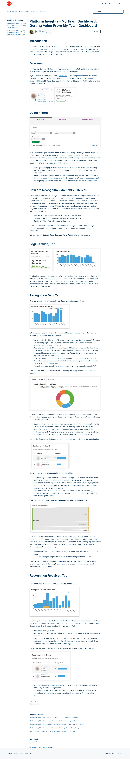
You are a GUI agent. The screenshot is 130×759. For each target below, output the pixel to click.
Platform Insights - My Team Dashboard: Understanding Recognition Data (16, 25)
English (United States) (113, 753)
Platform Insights (24, 11)
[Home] (10, 3)
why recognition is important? (51, 178)
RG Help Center (11, 11)
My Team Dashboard (39, 11)
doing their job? (52, 363)
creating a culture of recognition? (83, 181)
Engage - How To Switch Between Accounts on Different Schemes (52, 731)
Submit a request (108, 3)
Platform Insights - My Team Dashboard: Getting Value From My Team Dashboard (16, 33)
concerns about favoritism (51, 685)
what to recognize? (91, 178)
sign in (36, 747)
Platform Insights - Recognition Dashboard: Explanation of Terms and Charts (56, 724)
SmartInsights (34, 704)
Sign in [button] (119, 3)
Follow (96, 31)
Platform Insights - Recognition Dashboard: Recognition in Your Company (55, 728)
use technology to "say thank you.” (85, 358)
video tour (63, 76)
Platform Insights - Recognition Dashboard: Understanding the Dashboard (55, 721)
